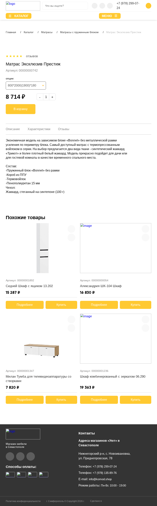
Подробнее (25, 304)
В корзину (21, 109)
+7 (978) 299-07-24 (128, 6)
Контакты (86, 433)
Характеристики (39, 129)
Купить (61, 304)
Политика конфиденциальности (23, 501)
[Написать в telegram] (102, 6)
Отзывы (63, 129)
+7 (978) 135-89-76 (104, 472)
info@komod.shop (100, 479)
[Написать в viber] (94, 6)
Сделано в (96, 501)
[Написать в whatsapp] (110, 6)
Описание (13, 129)
